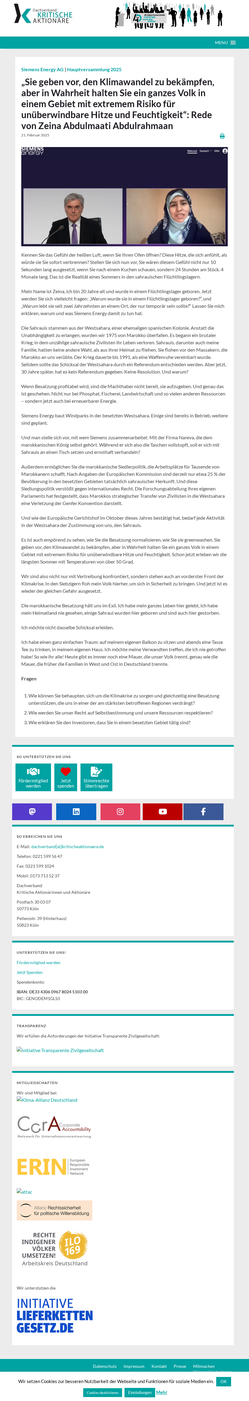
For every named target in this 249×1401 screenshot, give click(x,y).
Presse (180, 1366)
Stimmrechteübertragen (96, 783)
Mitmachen (204, 1366)
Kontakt (159, 1366)
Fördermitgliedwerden (33, 783)
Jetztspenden (65, 783)
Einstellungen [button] (140, 1392)
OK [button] (223, 1381)
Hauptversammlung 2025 (94, 69)
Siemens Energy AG (43, 69)
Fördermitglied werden (38, 962)
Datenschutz (105, 1366)
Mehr (161, 1392)
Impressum (134, 1366)
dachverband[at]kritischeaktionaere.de (67, 846)
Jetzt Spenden (30, 972)
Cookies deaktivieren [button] (102, 1393)
